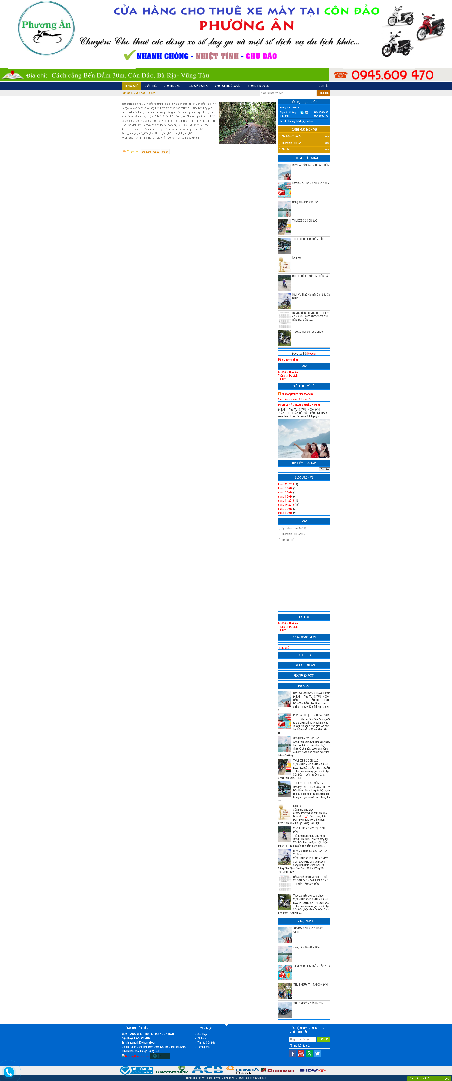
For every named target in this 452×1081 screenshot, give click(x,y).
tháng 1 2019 (285, 496)
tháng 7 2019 (285, 488)
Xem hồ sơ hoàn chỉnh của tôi (294, 399)
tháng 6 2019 (285, 492)
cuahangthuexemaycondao (298, 394)
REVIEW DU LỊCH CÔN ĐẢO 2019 (310, 183)
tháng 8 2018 (285, 512)
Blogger (311, 353)
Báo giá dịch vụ (199, 85)
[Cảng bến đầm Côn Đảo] (285, 953)
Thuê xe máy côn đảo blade (307, 331)
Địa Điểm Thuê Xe (150, 151)
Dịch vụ (201, 1038)
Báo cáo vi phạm (288, 359)
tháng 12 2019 (286, 484)
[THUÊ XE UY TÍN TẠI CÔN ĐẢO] (285, 991)
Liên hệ (323, 85)
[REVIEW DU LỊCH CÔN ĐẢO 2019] (285, 972)
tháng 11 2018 (286, 500)
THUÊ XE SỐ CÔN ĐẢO (304, 220)
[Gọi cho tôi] (9, 1071)
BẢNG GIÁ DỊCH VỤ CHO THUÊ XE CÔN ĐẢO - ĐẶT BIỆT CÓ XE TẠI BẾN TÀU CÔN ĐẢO (311, 316)
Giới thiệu (151, 85)
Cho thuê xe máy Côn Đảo (253, 1077)
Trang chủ (131, 85)
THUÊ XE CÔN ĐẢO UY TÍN (308, 1003)
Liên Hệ (296, 257)
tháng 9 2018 (285, 508)
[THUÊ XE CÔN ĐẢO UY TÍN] (285, 1009)
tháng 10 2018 (286, 504)
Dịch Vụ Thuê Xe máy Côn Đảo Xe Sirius (311, 296)
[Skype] (302, 112)
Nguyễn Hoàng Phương (209, 1077)
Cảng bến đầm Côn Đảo (305, 202)
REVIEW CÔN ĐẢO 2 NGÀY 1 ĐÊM (310, 165)
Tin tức (165, 151)
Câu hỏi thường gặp (228, 85)
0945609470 (321, 112)
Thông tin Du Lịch (259, 85)
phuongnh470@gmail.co (300, 121)
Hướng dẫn (203, 1047)
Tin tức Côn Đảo (206, 1042)
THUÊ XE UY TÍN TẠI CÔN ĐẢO (310, 984)
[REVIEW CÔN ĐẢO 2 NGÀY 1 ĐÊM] (285, 935)
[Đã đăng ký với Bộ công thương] (136, 1070)
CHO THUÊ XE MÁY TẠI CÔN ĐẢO (310, 276)
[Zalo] (306, 112)
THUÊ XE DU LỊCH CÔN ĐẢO (308, 239)
